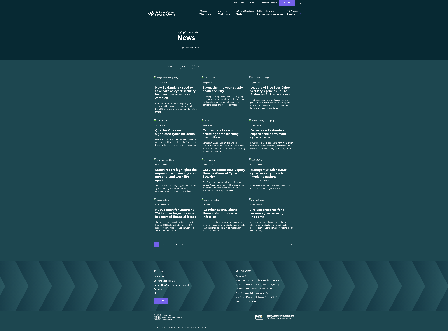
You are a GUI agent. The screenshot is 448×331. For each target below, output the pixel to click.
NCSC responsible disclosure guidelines (192, 327)
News (235, 3)
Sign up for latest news (190, 48)
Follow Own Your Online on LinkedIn (172, 285)
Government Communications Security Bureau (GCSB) (259, 280)
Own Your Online (249, 3)
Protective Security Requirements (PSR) (252, 293)
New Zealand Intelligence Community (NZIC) (254, 288)
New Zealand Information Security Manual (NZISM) (257, 284)
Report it (161, 301)
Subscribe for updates (268, 3)
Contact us (159, 276)
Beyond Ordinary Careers (246, 301)
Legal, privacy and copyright (164, 327)
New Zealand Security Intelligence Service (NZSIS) (256, 297)
